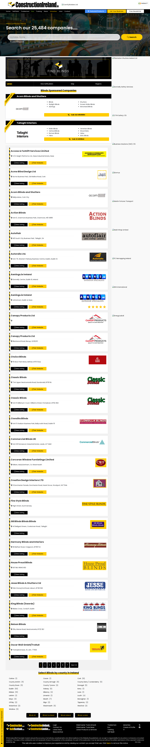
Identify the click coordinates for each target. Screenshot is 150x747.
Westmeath (47, 706)
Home (8, 11)
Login (55, 725)
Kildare (11, 692)
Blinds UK (32, 715)
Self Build (16, 11)
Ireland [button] (143, 3)
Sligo (45, 702)
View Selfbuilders (46, 84)
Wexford (81, 706)
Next (73, 665)
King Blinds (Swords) (22, 603)
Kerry (79, 689)
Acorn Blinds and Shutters (31, 96)
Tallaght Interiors (27, 122)
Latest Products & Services (86, 730)
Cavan (45, 678)
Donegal (81, 685)
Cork (79, 678)
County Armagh (49, 682)
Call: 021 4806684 (78, 115)
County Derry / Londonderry (88, 682)
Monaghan (82, 699)
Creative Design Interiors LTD (27, 480)
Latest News (57, 730)
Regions (98, 84)
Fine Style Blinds (20, 500)
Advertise (53, 11)
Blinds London (83, 715)
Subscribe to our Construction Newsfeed (2, 727)
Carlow (11, 678)
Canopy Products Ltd (23, 315)
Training (39, 11)
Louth (80, 695)
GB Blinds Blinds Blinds (23, 521)
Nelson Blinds (18, 624)
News (46, 11)
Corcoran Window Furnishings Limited (32, 459)
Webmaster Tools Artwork (86, 725)
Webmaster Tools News (85, 727)
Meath (45, 699)
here (109, 743)
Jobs (60, 11)
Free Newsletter (135, 11)
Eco (32, 11)
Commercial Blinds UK (23, 439)
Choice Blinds (18, 356)
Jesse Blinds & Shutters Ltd (26, 583)
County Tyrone (49, 685)
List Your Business (116, 11)
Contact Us (57, 727)
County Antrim (14, 682)
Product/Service (17, 42)
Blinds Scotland (48, 715)
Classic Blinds (19, 377)
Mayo (11, 699)
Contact (67, 11)
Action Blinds (18, 212)
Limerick (46, 695)
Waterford (13, 706)
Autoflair (16, 233)
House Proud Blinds (21, 562)
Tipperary (81, 702)
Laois (79, 692)
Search (132, 37)
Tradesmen (25, 11)
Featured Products (97, 11)
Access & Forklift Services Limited (30, 151)
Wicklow (12, 709)
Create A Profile (129, 727)
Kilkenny (46, 692)
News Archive (58, 732)
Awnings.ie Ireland (21, 274)
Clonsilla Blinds (19, 418)
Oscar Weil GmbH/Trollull (25, 644)
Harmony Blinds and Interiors (27, 541)
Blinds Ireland (66, 715)
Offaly (11, 702)
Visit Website (38, 163)
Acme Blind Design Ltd (23, 171)
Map (72, 84)
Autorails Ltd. (18, 253)
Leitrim (11, 695)
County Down (14, 685)
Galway (46, 689)
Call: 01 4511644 (78, 139)
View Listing (20, 163)
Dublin (11, 689)
